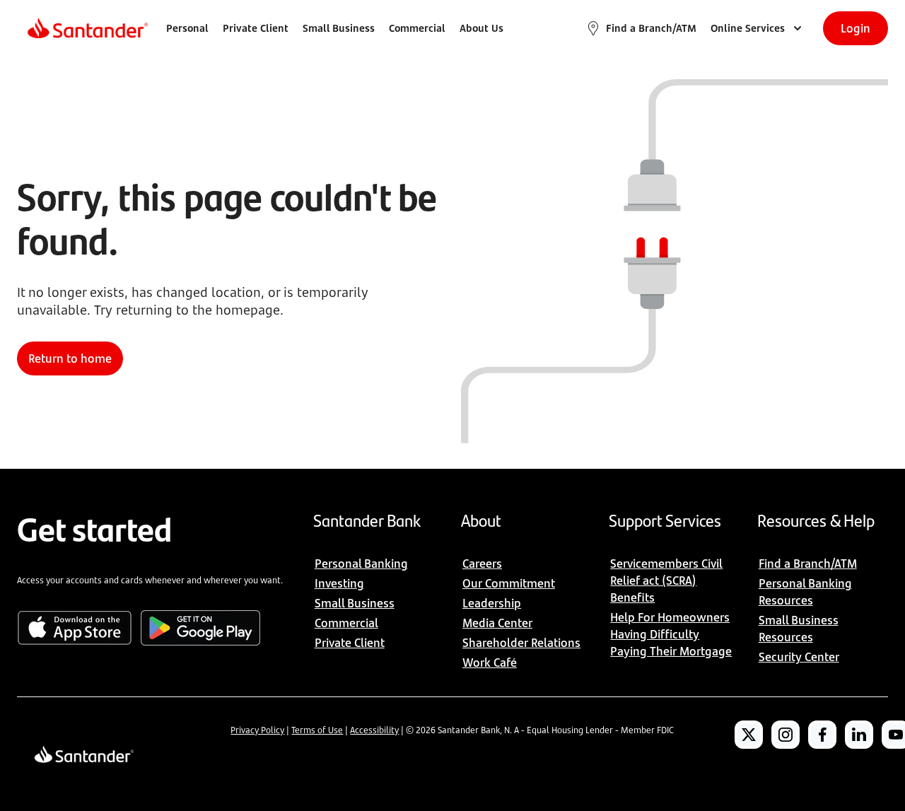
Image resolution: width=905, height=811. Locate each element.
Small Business (339, 28)
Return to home (70, 358)
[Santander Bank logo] (86, 28)
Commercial (417, 28)
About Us (481, 28)
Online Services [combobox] (748, 28)
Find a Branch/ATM (651, 28)
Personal (187, 28)
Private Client (255, 28)
